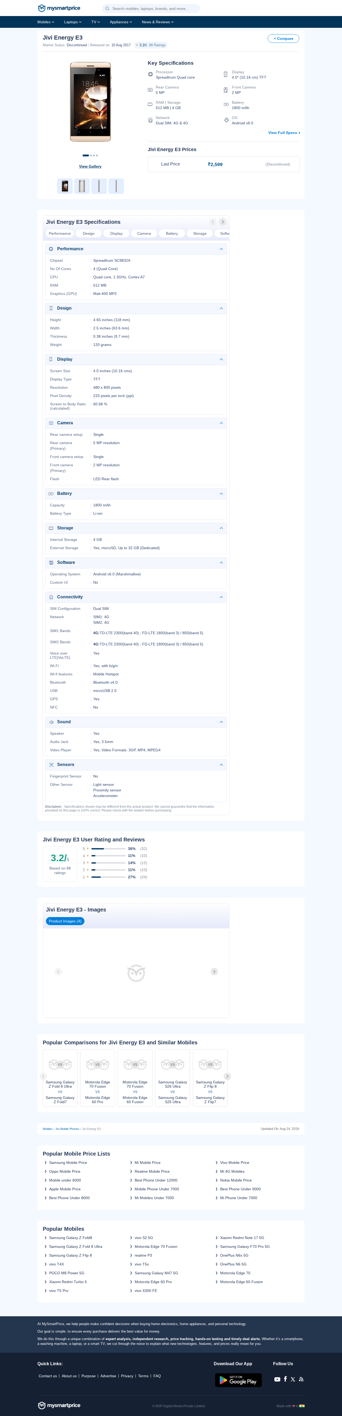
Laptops (71, 22)
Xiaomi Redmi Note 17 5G (242, 1238)
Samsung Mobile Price (68, 1162)
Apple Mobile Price (65, 1189)
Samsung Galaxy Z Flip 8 (70, 1255)
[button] (107, 9)
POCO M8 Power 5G (66, 1273)
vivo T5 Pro (58, 1290)
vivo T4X (56, 1264)
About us (69, 1376)
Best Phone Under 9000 (240, 1189)
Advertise (108, 1376)
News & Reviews (156, 22)
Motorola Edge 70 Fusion (156, 1246)
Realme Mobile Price (152, 1171)
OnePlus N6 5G (233, 1264)
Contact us (48, 1376)
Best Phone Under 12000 (156, 1180)
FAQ (157, 1376)
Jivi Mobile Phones (67, 1128)
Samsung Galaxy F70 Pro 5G (245, 1246)
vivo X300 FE (146, 1290)
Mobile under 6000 (65, 1180)
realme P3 (143, 1255)
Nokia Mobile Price (236, 1180)
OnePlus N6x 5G (234, 1255)
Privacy (127, 1376)
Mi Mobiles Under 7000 (154, 1198)
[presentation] (213, 222)
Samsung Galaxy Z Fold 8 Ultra (75, 1246)
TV (93, 22)
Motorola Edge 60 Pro (153, 1282)
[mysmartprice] (59, 9)
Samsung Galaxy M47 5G (156, 1273)
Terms (143, 1376)
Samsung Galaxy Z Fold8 (70, 1238)
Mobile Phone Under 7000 (157, 1189)
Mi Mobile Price (148, 1162)
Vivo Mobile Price (234, 1162)
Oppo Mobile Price (64, 1171)
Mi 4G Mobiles (232, 1171)
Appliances (119, 22)
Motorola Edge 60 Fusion (241, 1282)
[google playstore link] (239, 1386)
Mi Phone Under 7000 (238, 1198)
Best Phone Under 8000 (69, 1198)
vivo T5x (142, 1264)
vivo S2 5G (144, 1238)
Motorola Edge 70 (235, 1273)
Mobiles (43, 22)
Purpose (88, 1376)
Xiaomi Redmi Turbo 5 (68, 1282)
